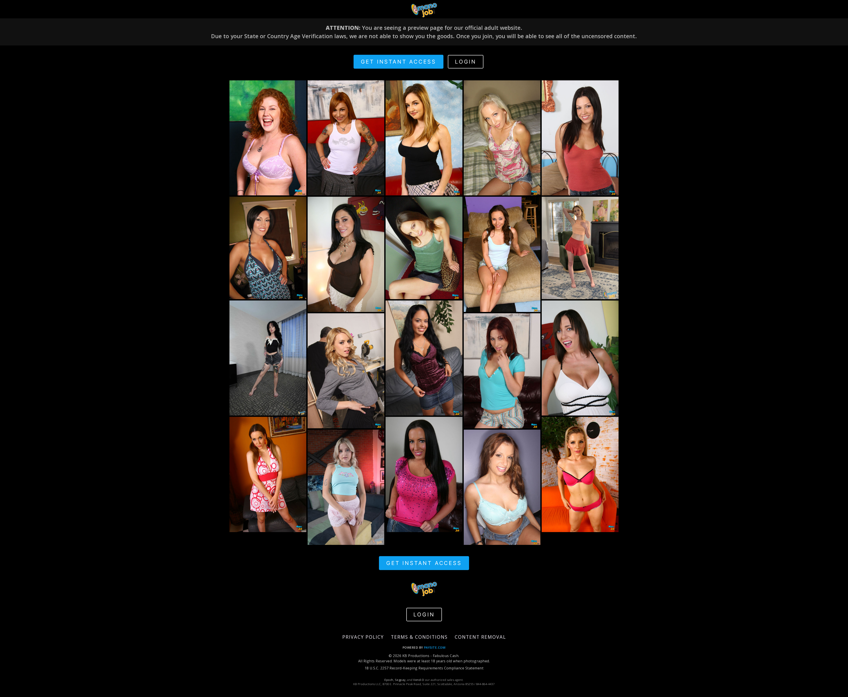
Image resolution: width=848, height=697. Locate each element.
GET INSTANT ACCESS (398, 62)
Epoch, (389, 680)
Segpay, (400, 680)
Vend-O (418, 680)
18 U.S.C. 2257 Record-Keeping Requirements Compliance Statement (424, 668)
